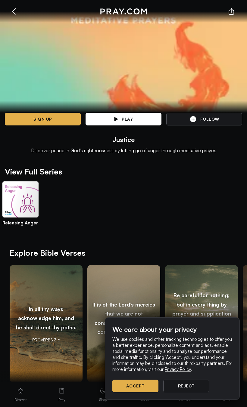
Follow (209, 119)
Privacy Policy (178, 369)
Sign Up (42, 119)
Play (127, 119)
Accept (135, 385)
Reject (186, 385)
